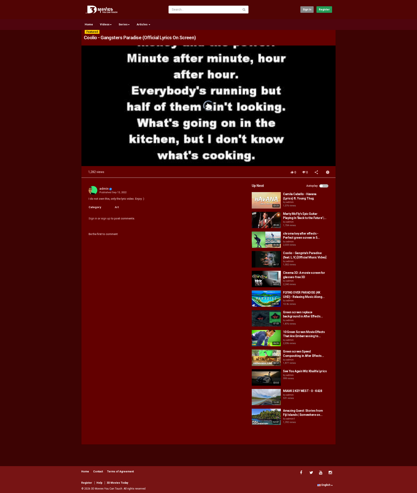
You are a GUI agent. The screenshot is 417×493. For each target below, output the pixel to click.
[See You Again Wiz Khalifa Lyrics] (266, 377)
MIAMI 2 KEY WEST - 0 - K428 (302, 391)
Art (117, 207)
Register (324, 9)
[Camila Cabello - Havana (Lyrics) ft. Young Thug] (266, 200)
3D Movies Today (117, 482)
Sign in (307, 9)
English (326, 484)
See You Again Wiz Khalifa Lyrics (305, 371)
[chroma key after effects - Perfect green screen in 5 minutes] (266, 240)
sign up (105, 218)
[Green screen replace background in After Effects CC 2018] (266, 318)
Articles (142, 24)
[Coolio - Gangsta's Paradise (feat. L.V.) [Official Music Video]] (266, 259)
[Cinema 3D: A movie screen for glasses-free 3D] (266, 279)
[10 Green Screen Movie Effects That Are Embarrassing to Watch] (266, 338)
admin (104, 188)
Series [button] (123, 24)
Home (89, 24)
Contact (98, 471)
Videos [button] (104, 24)
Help (99, 482)
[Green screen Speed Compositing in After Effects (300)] (266, 357)
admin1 (290, 418)
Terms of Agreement (120, 471)
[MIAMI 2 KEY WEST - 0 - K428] (266, 397)
